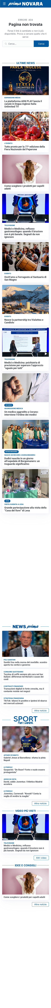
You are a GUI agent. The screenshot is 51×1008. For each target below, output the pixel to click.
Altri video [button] (41, 857)
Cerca (41, 43)
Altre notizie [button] (40, 710)
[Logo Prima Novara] (25, 4)
